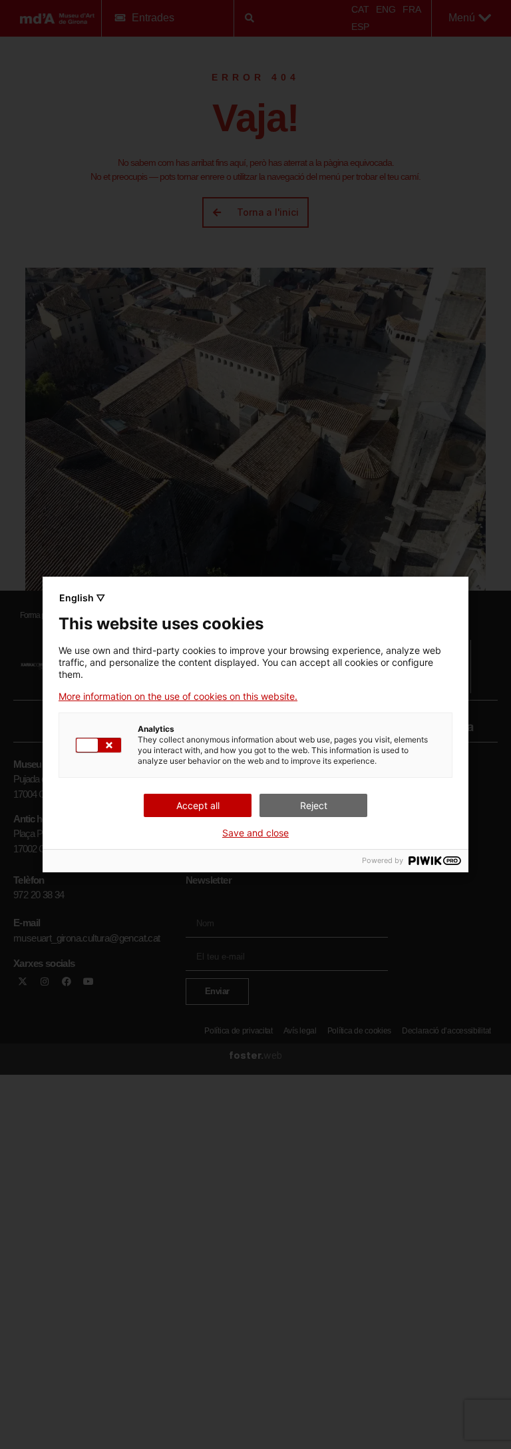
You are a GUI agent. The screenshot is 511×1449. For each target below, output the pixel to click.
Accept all (198, 805)
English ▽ (82, 597)
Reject (313, 805)
